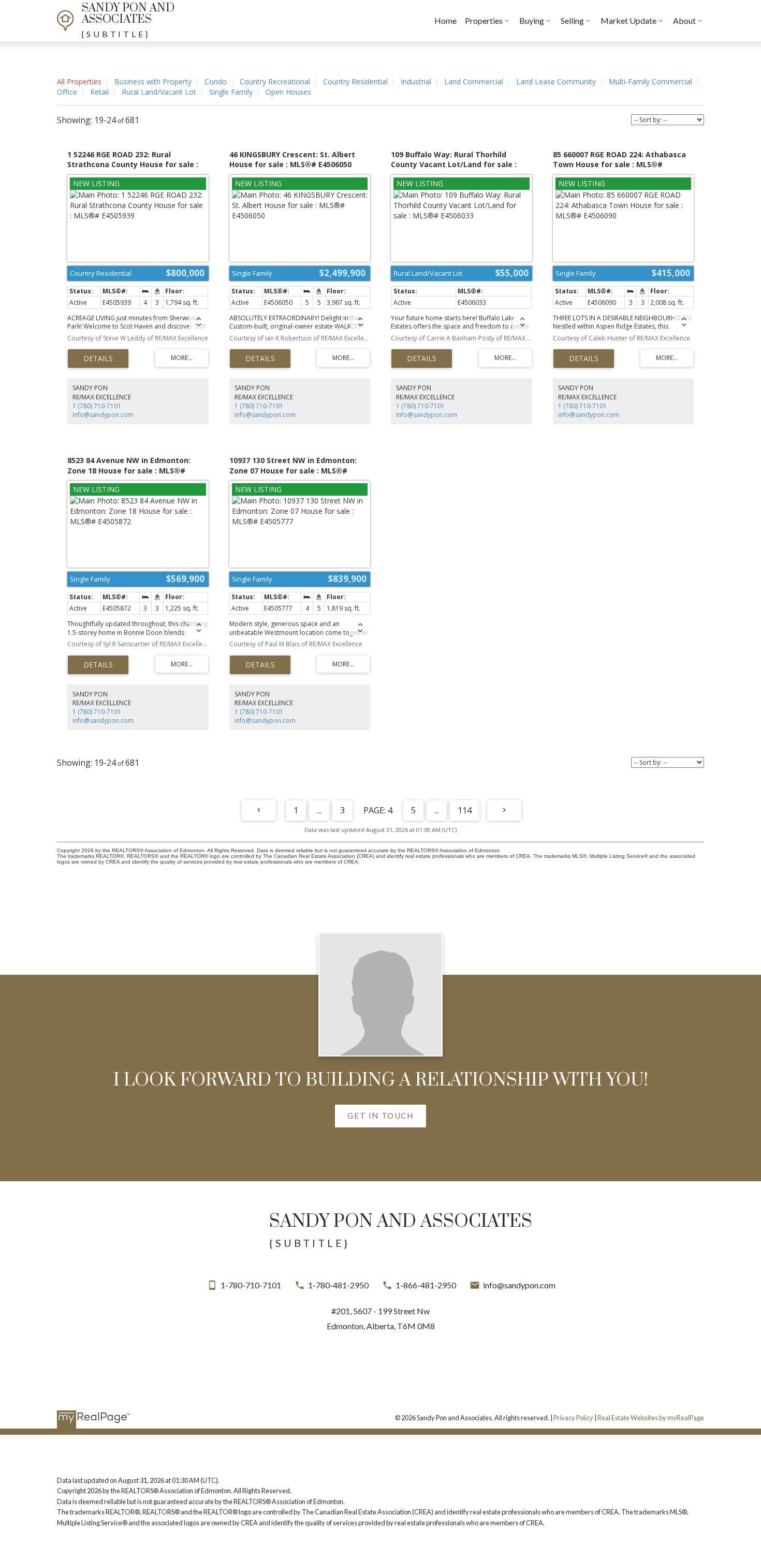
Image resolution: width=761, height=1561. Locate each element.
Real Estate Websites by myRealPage (650, 1418)
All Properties (79, 81)
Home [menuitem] (445, 20)
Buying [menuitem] (531, 20)
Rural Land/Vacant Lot (159, 92)
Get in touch (380, 1115)
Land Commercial (473, 81)
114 (465, 810)
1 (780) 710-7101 (96, 406)
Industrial (416, 81)
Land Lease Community (556, 81)
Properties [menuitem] (484, 20)
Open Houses (288, 92)
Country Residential (355, 81)
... (319, 810)
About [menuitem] (684, 20)
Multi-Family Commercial (650, 81)
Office (67, 92)
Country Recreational (275, 81)
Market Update (628, 20)
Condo (215, 81)
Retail (99, 92)
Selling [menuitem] (572, 20)
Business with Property (153, 81)
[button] (380, 1116)
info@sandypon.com (103, 414)
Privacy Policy (573, 1418)
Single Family (231, 92)
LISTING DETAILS (98, 358)
